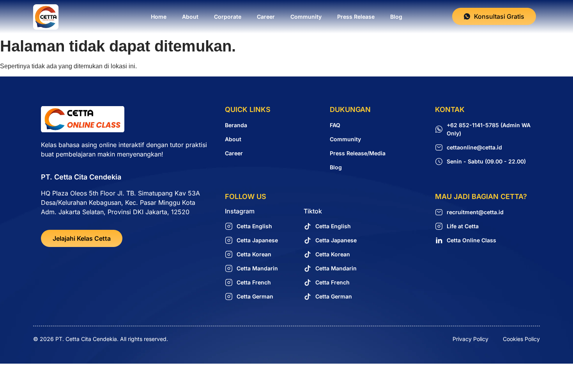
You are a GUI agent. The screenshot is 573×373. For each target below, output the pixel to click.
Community (306, 16)
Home (158, 16)
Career (266, 16)
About (190, 16)
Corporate (227, 16)
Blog (396, 16)
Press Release (356, 16)
